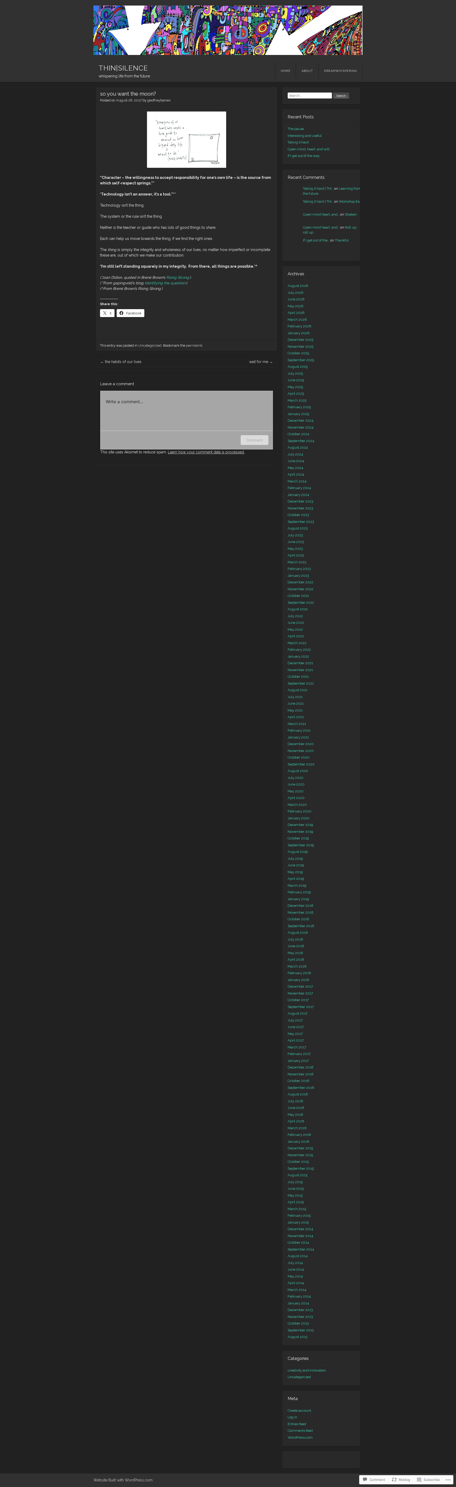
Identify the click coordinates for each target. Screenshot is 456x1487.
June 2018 (296, 946)
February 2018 (299, 973)
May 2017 (295, 1034)
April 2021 (296, 717)
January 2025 (298, 414)
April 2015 (296, 1202)
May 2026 (295, 306)
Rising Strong (177, 277)
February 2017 (299, 1054)
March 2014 (297, 1290)
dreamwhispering (340, 71)
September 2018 (301, 926)
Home (286, 71)
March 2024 (297, 481)
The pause (296, 129)
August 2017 (297, 1013)
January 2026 (299, 333)
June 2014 (296, 1269)
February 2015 (299, 1216)
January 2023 (298, 576)
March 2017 (297, 1047)
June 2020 (296, 784)
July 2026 (295, 293)
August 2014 (298, 1256)
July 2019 (295, 859)
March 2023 (297, 562)
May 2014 (295, 1276)
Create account (299, 1410)
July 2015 (295, 1182)
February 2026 (299, 326)
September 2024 (301, 441)
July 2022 (295, 616)
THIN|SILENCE (123, 68)
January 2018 (298, 980)
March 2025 (297, 400)
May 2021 (295, 710)
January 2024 (298, 495)
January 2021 (298, 737)
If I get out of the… (316, 240)
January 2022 (298, 656)
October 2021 (298, 677)
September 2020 (301, 764)
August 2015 (297, 1175)
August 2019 (298, 852)
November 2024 (301, 427)
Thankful (342, 240)
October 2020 (299, 757)
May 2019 (295, 872)
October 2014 (298, 1242)
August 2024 (298, 447)
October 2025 (298, 353)
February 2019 (299, 892)
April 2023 (296, 555)
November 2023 (300, 508)
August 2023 (298, 528)
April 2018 (296, 959)
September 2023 (301, 522)
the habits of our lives (120, 362)
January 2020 (299, 818)
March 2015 (297, 1209)
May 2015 (295, 1195)
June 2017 (296, 1027)
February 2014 (299, 1296)
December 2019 (300, 825)
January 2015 (298, 1222)
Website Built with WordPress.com (123, 1480)
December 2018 (301, 906)
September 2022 (301, 603)
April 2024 (296, 474)
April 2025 (296, 394)
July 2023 (295, 535)
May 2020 (295, 791)
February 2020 (299, 811)
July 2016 (295, 1101)
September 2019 (301, 845)
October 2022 (298, 596)
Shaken (351, 214)
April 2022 (296, 636)
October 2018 (298, 919)
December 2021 (300, 663)
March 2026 (297, 320)
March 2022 (297, 643)
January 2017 (298, 1061)
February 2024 (299, 488)
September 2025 (301, 360)
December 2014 (300, 1229)
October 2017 (298, 1000)
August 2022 (298, 609)
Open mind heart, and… (321, 214)
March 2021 (297, 724)
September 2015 (301, 1168)
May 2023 (295, 549)
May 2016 (295, 1115)
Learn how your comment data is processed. (206, 452)
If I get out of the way (304, 156)
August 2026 (298, 286)
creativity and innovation (307, 1370)
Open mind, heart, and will (309, 149)
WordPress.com (300, 1437)
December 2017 (300, 986)
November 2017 (300, 993)
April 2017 (296, 1040)
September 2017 (301, 1007)
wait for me (261, 362)
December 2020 (301, 744)
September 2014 (301, 1249)
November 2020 (301, 751)
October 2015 (298, 1162)
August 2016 (298, 1094)
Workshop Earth (351, 201)
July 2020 (295, 778)
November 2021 (300, 670)
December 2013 (300, 1310)
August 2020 (298, 771)
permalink (194, 345)
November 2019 (300, 832)
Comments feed (300, 1431)
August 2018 (298, 933)
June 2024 (296, 461)
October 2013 (298, 1323)
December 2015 (300, 1148)
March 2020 (297, 805)
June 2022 (296, 623)
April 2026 (296, 313)
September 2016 (301, 1088)
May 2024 (295, 468)
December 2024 (301, 420)
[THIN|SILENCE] (228, 30)
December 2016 (301, 1067)
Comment (254, 440)
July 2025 (295, 373)
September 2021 (301, 683)
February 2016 (299, 1135)
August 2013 (297, 1337)
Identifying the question (165, 283)
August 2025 (298, 367)
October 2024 (298, 434)
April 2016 (296, 1121)
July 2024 (295, 454)
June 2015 (296, 1189)
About (307, 71)
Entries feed (297, 1424)
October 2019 (298, 838)
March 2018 (297, 966)
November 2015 (300, 1155)
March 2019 (297, 885)
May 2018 (295, 953)
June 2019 (296, 865)
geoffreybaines (158, 100)
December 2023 (300, 501)
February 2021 (299, 730)
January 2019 (298, 899)
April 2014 (296, 1283)
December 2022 (300, 582)
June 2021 (296, 703)
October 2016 (298, 1081)
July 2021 (295, 697)
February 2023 (299, 569)
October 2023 (298, 515)
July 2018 (295, 939)
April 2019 (296, 879)
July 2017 (295, 1020)
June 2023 (296, 542)
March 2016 (297, 1128)
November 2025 (300, 346)
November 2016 (301, 1074)
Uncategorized (150, 345)
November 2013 (300, 1317)
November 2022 (300, 589)
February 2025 (299, 407)
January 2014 (298, 1303)
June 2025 (296, 380)
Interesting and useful (305, 136)
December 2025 (300, 340)
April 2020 (296, 798)
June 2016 (296, 1108)
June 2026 (296, 299)
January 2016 (298, 1142)
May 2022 (295, 629)
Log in (292, 1417)
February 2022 (299, 650)
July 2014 (295, 1263)
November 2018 (301, 912)
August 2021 (297, 690)
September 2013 (301, 1330)
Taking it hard (298, 142)
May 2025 (295, 387)
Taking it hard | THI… (318, 188)
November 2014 (300, 1236)
